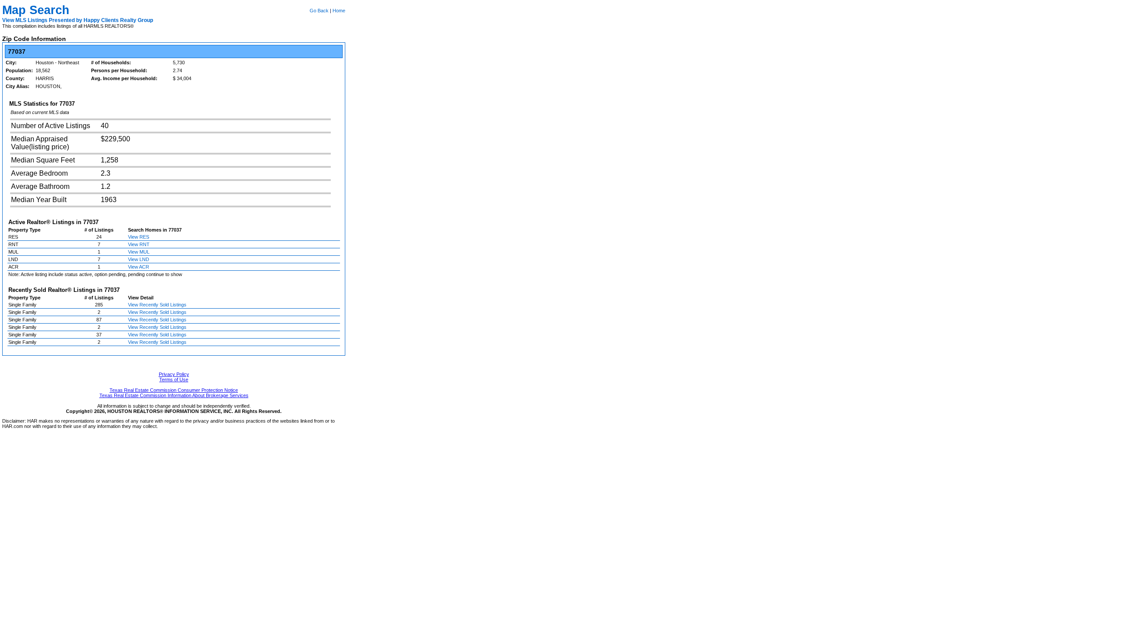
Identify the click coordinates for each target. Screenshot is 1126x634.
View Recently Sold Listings (157, 304)
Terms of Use (173, 379)
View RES (138, 237)
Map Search (35, 10)
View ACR (138, 266)
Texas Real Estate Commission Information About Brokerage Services (174, 395)
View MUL (139, 251)
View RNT (139, 244)
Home (339, 10)
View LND (138, 259)
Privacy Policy (174, 374)
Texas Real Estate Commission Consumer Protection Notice (174, 390)
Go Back (319, 10)
